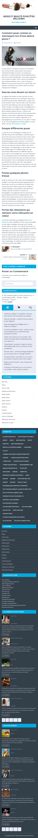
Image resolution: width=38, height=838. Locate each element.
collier (5, 451)
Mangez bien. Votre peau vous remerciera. (23, 731)
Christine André (6, 595)
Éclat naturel (7, 520)
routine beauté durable (10, 503)
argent (5, 440)
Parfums (4, 410)
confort (5, 457)
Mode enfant (6, 397)
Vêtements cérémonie (8, 419)
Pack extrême (6, 580)
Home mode (5, 388)
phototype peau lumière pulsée (13, 492)
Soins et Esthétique (7, 416)
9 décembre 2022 (8, 43)
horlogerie (6, 471)
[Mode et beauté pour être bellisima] (19, 12)
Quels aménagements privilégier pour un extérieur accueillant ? (22, 662)
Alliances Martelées (9, 437)
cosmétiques (7, 461)
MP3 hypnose (6, 597)
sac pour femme (27, 506)
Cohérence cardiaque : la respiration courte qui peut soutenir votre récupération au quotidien (23, 619)
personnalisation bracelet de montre (15, 485)
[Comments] (30, 307)
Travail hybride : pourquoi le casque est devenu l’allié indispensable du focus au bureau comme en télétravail (18, 346)
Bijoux (4, 385)
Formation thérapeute (8, 601)
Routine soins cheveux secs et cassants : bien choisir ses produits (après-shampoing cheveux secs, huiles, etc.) (18, 339)
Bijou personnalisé (17, 444)
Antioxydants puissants (26, 437)
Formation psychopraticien (9, 603)
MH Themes (30, 835)
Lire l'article (6, 634)
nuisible (12, 478)
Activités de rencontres (8, 599)
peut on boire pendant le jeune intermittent (17, 489)
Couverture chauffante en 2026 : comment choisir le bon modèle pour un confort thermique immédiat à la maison (19, 332)
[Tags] (19, 307)
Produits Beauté (7, 413)
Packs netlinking (6, 586)
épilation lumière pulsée (22, 520)
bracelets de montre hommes (12, 447)
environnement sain (26, 465)
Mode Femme (6, 401)
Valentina (18, 43)
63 (15, 720)
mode (27, 475)
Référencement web (7, 587)
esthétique (23, 468)
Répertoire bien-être (7, 607)
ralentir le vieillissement (11, 500)
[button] (35, 27)
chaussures (27, 447)
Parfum (5, 482)
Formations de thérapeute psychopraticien (14, 605)
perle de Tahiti (22, 482)
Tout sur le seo (6, 589)
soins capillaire (18, 510)
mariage (15, 471)
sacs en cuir (6, 510)
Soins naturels (7, 513)
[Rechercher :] (19, 283)
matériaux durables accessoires (13, 475)
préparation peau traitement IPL (13, 496)
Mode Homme (6, 404)
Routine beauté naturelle (11, 506)
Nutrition (4, 407)
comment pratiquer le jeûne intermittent (16, 454)
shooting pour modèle (19, 124)
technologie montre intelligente (14, 517)
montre (5, 478)
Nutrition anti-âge (24, 478)
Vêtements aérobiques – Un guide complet (23, 751)
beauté (30, 440)
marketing (23, 471)
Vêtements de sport (8, 423)
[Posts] (7, 307)
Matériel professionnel (8, 391)
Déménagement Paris (8, 584)
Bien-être (4, 382)
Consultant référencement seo (10, 582)
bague (12, 440)
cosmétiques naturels (10, 465)
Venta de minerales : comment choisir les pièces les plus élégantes (22, 640)
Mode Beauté (6, 394)
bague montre (20, 440)
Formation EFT (6, 593)
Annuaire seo (5, 591)
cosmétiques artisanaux (21, 461)
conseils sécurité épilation (19, 457)
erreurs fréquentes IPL (10, 468)
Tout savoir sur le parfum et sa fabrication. (23, 810)
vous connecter (13, 275)
